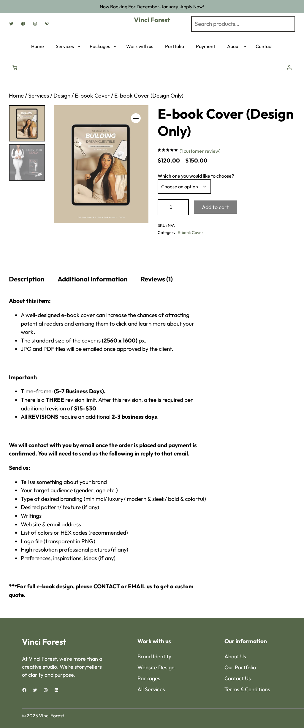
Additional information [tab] (93, 279)
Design (61, 95)
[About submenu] (244, 46)
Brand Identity (154, 656)
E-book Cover (92, 95)
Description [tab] (27, 279)
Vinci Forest (152, 20)
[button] (136, 118)
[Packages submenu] (115, 46)
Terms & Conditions (247, 689)
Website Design (156, 667)
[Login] (289, 67)
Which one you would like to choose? (196, 176)
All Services (151, 689)
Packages (148, 678)
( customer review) (200, 151)
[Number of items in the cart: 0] (15, 68)
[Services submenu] (78, 46)
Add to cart (215, 207)
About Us (235, 656)
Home (16, 95)
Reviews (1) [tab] (157, 279)
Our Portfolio (240, 667)
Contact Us (237, 678)
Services (38, 95)
